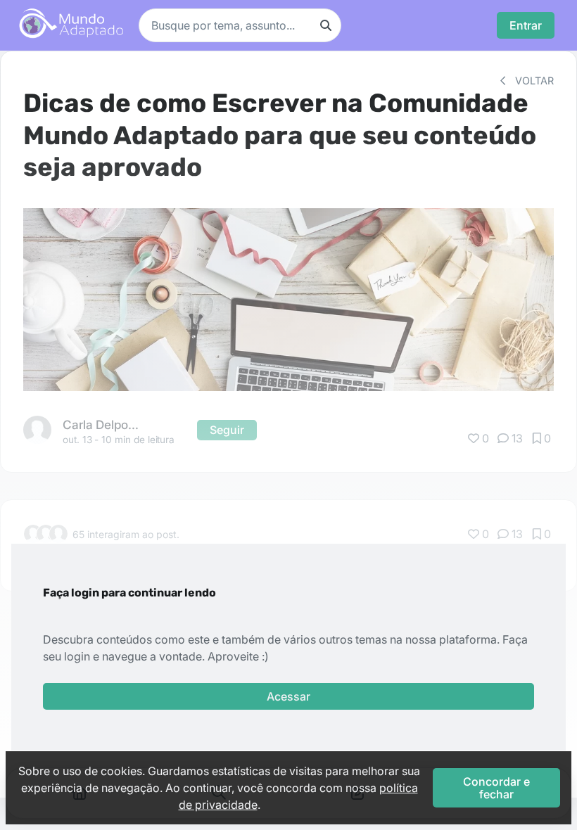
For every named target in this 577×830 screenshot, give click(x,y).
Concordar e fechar (496, 787)
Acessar (288, 696)
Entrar (525, 25)
